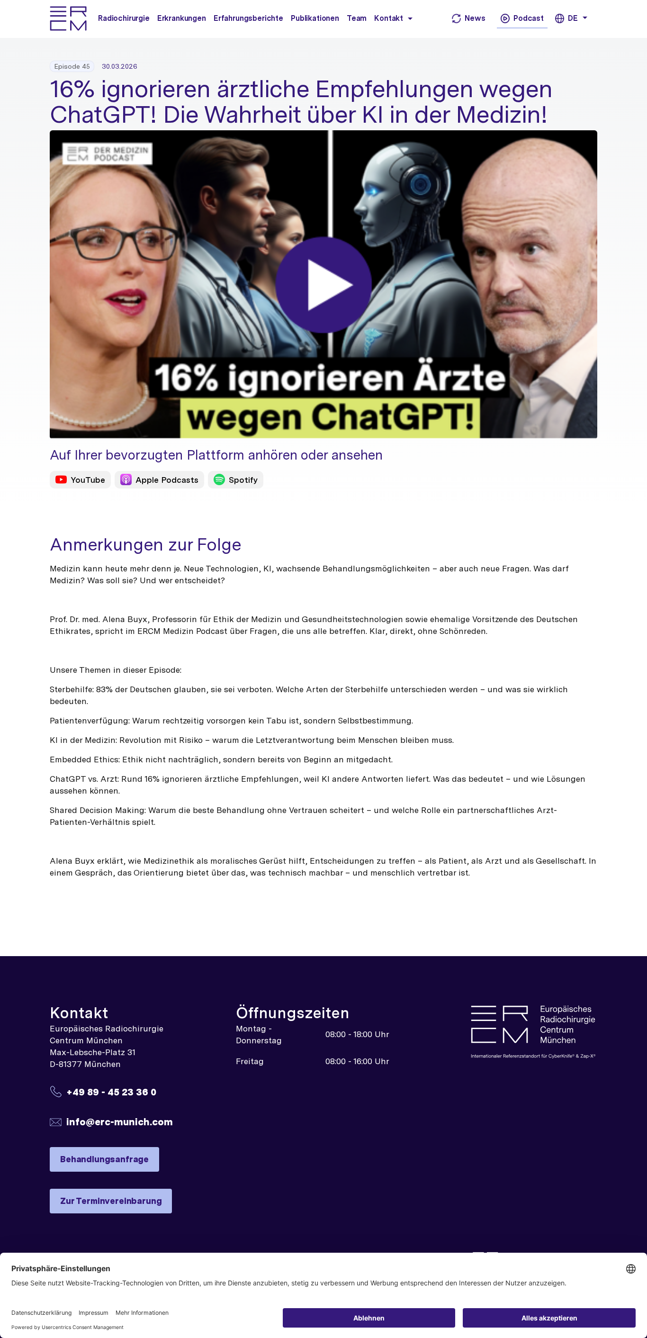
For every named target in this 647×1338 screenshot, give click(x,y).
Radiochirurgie (124, 18)
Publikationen (315, 18)
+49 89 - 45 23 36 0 (111, 1092)
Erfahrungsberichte (248, 18)
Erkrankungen (181, 18)
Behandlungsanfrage (104, 1159)
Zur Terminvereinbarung (111, 1201)
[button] (410, 18)
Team (357, 18)
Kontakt (388, 18)
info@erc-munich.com (119, 1122)
